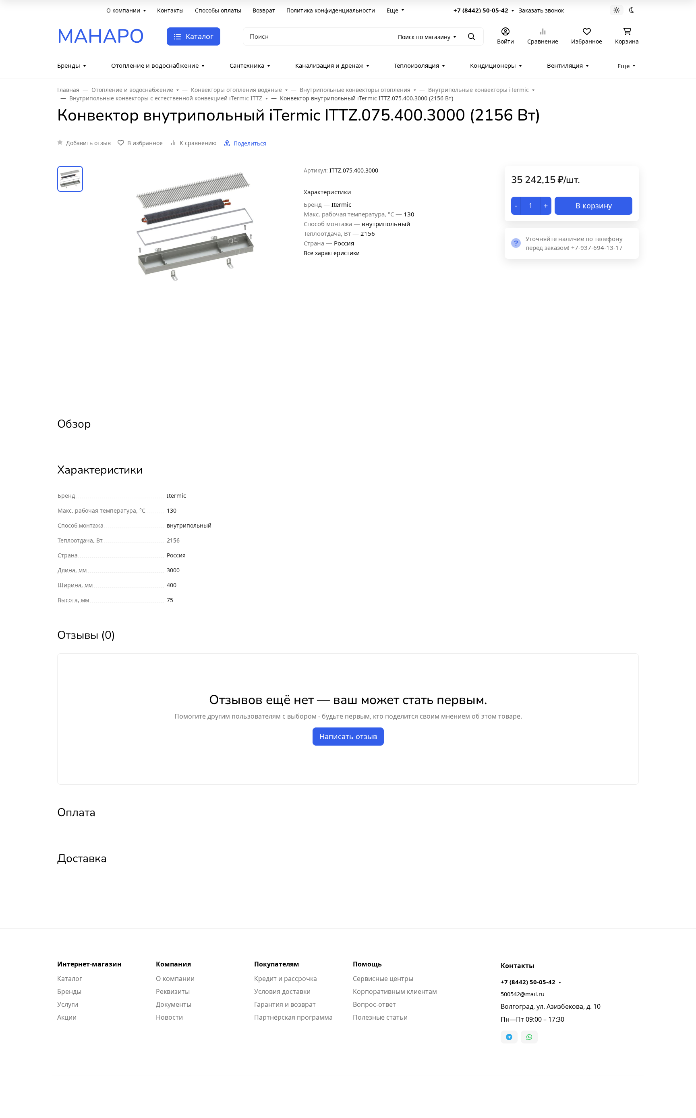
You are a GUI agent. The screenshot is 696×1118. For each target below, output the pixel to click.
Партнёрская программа (293, 1017)
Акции (67, 1017)
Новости (169, 1017)
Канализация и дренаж (329, 65)
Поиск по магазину (424, 37)
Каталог (69, 978)
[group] (195, 284)
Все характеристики (332, 253)
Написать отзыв (348, 736)
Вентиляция (565, 65)
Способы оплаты (218, 10)
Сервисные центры (383, 978)
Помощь (367, 964)
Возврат (264, 10)
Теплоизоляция (416, 65)
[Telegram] (509, 1037)
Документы (173, 1004)
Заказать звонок (541, 10)
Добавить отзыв (88, 143)
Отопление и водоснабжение (155, 65)
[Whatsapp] (529, 1037)
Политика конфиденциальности (330, 10)
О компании (123, 10)
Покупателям (276, 964)
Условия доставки (282, 991)
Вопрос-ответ (374, 1004)
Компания (173, 964)
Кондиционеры (493, 65)
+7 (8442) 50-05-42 (481, 10)
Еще (392, 10)
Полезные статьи (380, 1017)
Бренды (68, 65)
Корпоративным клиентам (395, 991)
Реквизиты (173, 991)
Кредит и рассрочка (285, 978)
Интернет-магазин (89, 964)
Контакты (170, 10)
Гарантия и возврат (285, 1004)
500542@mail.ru (523, 994)
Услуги (67, 1004)
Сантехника (247, 65)
